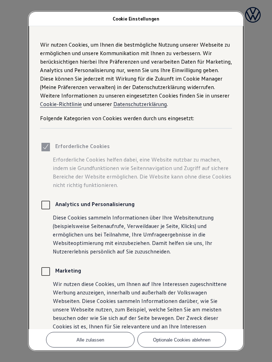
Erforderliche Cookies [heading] (82, 146)
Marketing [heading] (68, 270)
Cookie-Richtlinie (61, 103)
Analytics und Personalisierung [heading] (95, 204)
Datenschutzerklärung (140, 103)
